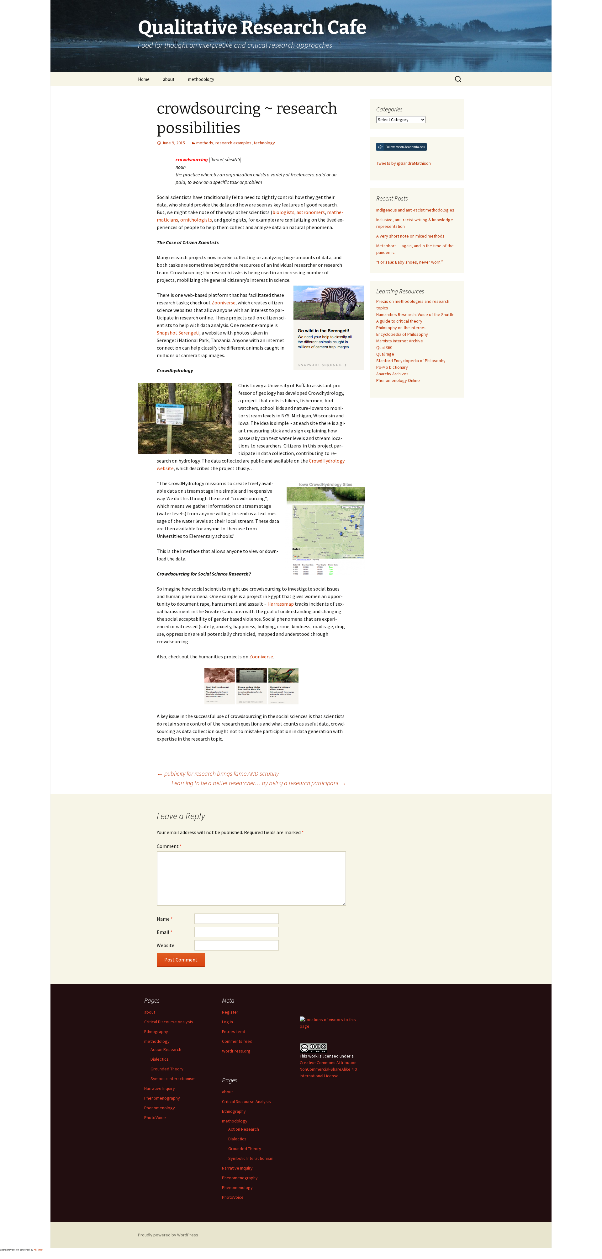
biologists (283, 212)
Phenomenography (162, 1098)
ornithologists (196, 220)
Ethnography (156, 1031)
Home (144, 79)
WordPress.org (236, 1051)
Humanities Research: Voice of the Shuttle (415, 314)
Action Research (165, 1049)
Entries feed (233, 1031)
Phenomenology (159, 1108)
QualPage (385, 354)
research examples (233, 143)
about (169, 79)
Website (165, 945)
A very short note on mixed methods (410, 236)
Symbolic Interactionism (173, 1078)
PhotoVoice (155, 1117)
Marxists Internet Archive (399, 341)
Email (164, 932)
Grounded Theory (166, 1069)
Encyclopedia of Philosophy (402, 334)
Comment (169, 846)
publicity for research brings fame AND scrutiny (218, 773)
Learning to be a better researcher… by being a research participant (259, 783)
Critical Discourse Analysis (168, 1022)
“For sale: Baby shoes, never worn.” (409, 262)
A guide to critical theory (399, 321)
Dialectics (159, 1059)
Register (230, 1012)
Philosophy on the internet (401, 327)
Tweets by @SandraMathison (403, 163)
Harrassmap (280, 604)
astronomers (311, 212)
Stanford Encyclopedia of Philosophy (411, 360)
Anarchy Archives (392, 374)
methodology (201, 79)
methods (204, 143)
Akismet (38, 1249)
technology (264, 143)
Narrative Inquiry (159, 1088)
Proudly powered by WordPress (168, 1235)
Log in (227, 1022)
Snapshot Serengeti (178, 332)
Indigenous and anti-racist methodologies (415, 210)
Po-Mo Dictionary (392, 367)
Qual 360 (384, 347)
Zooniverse (223, 302)
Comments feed (237, 1041)
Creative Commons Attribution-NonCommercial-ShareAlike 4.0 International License (329, 1069)
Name (165, 919)
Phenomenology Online (398, 380)
